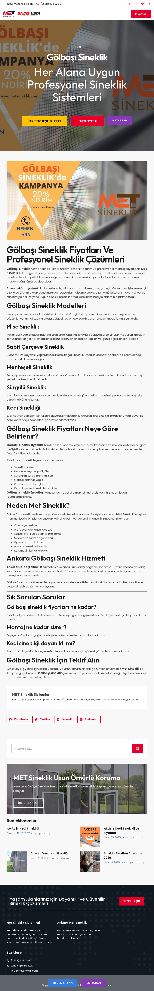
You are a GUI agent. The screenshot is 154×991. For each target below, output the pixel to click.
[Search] (137, 748)
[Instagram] (129, 4)
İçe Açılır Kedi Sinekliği (23, 828)
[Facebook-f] (136, 4)
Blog (77, 47)
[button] (116, 14)
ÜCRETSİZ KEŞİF (28, 802)
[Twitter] (142, 4)
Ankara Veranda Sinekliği (49, 853)
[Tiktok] (149, 4)
